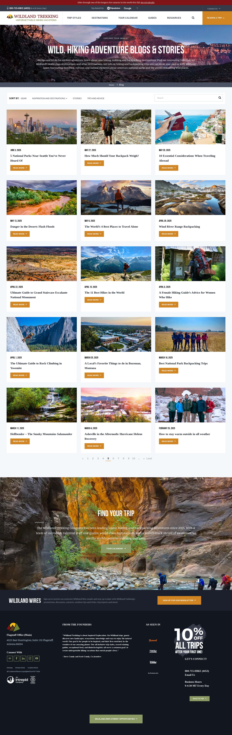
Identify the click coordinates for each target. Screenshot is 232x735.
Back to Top (198, 699)
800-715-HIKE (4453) (19, 8)
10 (133, 458)
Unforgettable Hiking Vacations (36, 20)
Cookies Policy (33, 668)
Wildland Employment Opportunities (115, 719)
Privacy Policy (20, 668)
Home (111, 85)
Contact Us (212, 8)
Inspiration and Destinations (48, 98)
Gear (24, 98)
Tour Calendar (114, 549)
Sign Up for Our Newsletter (178, 600)
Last (149, 458)
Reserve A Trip (214, 18)
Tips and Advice (95, 98)
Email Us (190, 674)
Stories (77, 98)
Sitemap (10, 668)
